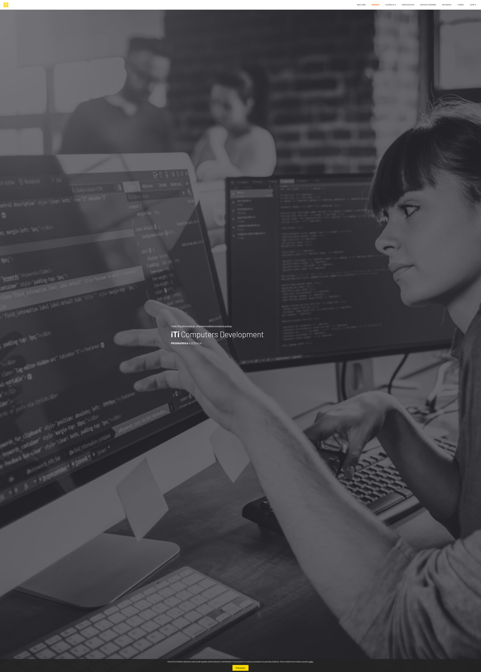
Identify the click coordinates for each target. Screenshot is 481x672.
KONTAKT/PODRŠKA (428, 5)
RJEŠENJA (389, 5)
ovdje (310, 661)
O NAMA (461, 5)
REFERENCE (447, 5)
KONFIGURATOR (408, 5)
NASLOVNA (361, 5)
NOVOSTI (375, 5)
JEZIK (472, 5)
